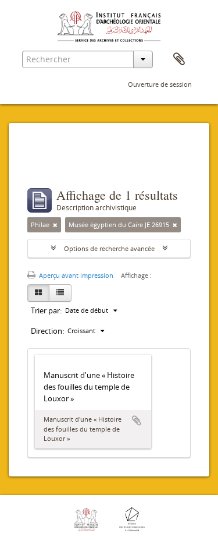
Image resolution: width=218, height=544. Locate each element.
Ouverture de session (160, 84)
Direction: (47, 331)
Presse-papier (179, 59)
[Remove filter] (55, 225)
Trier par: (46, 310)
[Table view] (60, 293)
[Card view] (38, 293)
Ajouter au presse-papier (136, 420)
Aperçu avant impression (75, 275)
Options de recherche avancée (109, 248)
